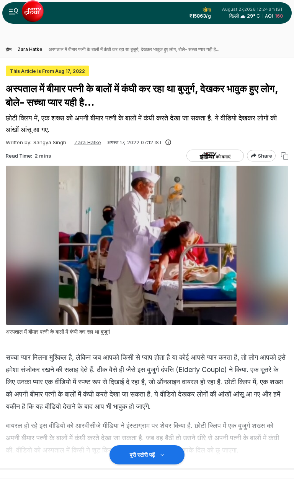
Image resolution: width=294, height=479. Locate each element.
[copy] (284, 156)
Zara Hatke (87, 142)
